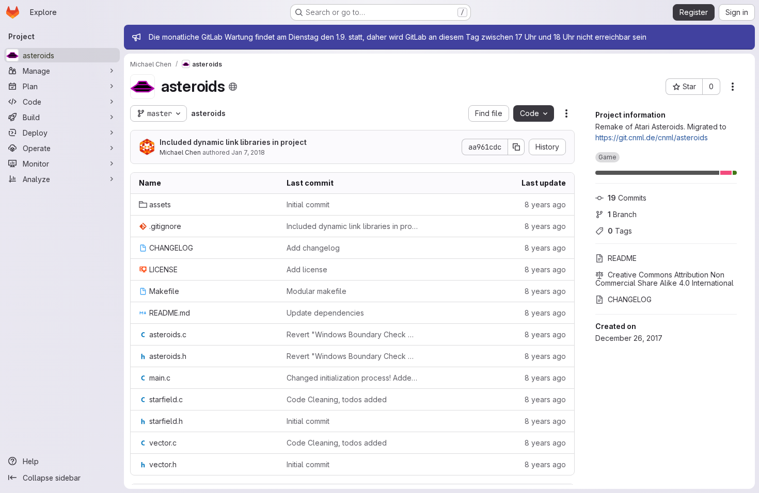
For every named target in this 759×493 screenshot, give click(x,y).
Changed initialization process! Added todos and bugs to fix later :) (352, 377)
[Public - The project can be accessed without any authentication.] (233, 87)
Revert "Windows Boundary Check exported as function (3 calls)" (352, 334)
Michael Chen (180, 152)
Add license (307, 269)
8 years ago (545, 204)
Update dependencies (325, 312)
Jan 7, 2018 (248, 152)
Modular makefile (316, 291)
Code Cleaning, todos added (337, 399)
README (622, 258)
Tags (620, 230)
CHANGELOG (630, 299)
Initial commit (308, 204)
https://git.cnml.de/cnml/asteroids (651, 137)
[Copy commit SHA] (516, 147)
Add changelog (313, 247)
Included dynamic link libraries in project (233, 142)
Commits (627, 197)
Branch (622, 214)
